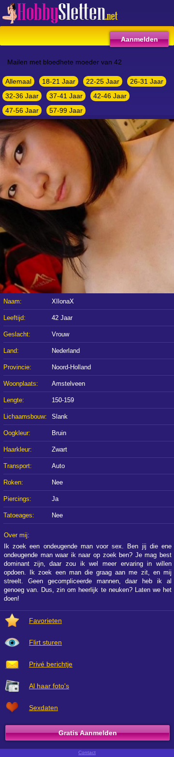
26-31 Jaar (146, 81)
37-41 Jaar (66, 96)
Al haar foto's (49, 686)
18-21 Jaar (58, 81)
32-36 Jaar (22, 96)
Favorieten (45, 620)
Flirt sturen (45, 642)
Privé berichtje (50, 664)
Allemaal (18, 81)
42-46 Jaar (110, 96)
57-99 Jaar (66, 110)
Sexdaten (43, 708)
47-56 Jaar (22, 110)
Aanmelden (139, 39)
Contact (87, 752)
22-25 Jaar (102, 81)
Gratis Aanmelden (87, 733)
